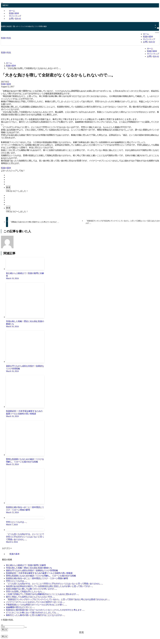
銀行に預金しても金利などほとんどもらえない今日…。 (31, 597)
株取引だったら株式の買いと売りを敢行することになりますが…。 (36, 615)
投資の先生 (6, 38)
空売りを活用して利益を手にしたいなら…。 (26, 591)
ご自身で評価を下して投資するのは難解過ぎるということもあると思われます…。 (43, 594)
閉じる (4, 629)
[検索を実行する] (26, 627)
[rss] (157, 25)
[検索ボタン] (158, 32)
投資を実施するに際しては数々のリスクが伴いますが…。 (32, 589)
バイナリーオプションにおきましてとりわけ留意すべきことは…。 (36, 602)
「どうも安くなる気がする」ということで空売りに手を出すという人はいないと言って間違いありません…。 (55, 584)
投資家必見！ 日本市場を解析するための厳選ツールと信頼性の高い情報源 (39, 573)
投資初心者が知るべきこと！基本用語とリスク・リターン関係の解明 (37, 578)
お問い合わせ (15, 19)
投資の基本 (6, 84)
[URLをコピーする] (8, 187)
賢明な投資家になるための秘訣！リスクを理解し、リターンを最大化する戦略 (41, 576)
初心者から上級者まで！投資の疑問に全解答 (26, 565)
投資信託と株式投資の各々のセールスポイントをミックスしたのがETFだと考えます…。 (46, 610)
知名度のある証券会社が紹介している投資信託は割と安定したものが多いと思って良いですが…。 (50, 586)
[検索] (158, 28)
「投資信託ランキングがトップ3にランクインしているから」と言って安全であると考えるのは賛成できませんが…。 (58, 599)
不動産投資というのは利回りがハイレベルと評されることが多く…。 (37, 605)
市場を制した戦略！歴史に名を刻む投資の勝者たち (29, 568)
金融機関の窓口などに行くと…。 (21, 607)
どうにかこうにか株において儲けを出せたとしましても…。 (33, 612)
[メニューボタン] (156, 32)
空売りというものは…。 (17, 581)
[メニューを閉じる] (2, 2)
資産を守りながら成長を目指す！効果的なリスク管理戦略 (32, 570)
